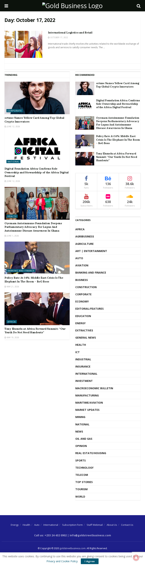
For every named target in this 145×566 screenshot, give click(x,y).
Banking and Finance (21, 270)
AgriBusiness (84, 236)
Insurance (82, 366)
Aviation (81, 265)
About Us (112, 524)
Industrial (83, 359)
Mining (80, 417)
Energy (80, 323)
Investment (84, 381)
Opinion (81, 446)
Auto (79, 258)
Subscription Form (72, 524)
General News (85, 337)
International (86, 373)
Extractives (84, 330)
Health (12, 216)
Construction (86, 287)
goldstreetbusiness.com (73, 548)
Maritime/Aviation (89, 402)
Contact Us (127, 524)
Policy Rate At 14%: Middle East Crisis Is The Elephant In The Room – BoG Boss (34, 279)
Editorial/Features (89, 308)
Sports (80, 460)
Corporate (15, 110)
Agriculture (84, 244)
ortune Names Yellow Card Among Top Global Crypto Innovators (117, 85)
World (80, 496)
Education (83, 316)
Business (81, 280)
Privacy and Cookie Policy (62, 561)
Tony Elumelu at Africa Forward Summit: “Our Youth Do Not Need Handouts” (35, 330)
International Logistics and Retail (70, 32)
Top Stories (84, 482)
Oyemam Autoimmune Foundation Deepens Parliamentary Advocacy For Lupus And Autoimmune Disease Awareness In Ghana (33, 227)
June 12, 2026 (13, 126)
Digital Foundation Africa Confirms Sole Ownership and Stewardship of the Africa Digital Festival (37, 172)
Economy (82, 301)
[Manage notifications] (136, 558)
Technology (84, 467)
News (79, 431)
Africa (12, 321)
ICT (77, 352)
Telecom (81, 475)
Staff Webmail (95, 524)
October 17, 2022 (59, 37)
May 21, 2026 (12, 286)
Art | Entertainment (91, 251)
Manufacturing (87, 395)
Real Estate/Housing (90, 453)
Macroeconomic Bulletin (94, 388)
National (13, 161)
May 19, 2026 (12, 337)
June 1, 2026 (12, 235)
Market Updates (87, 410)
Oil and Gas (83, 438)
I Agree (90, 561)
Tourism (81, 489)
